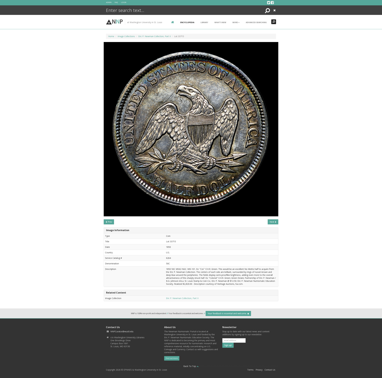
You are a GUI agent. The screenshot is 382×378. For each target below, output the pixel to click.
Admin (108, 2)
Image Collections (126, 36)
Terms (250, 369)
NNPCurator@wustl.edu (121, 331)
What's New (220, 22)
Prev (109, 221)
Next (272, 221)
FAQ (116, 2)
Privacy (259, 369)
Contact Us (270, 369)
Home (111, 36)
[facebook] (272, 2)
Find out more (172, 358)
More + (235, 22)
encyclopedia (187, 22)
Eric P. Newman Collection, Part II (154, 36)
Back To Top (190, 366)
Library (204, 22)
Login (123, 2)
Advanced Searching (256, 22)
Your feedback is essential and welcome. (227, 313)
